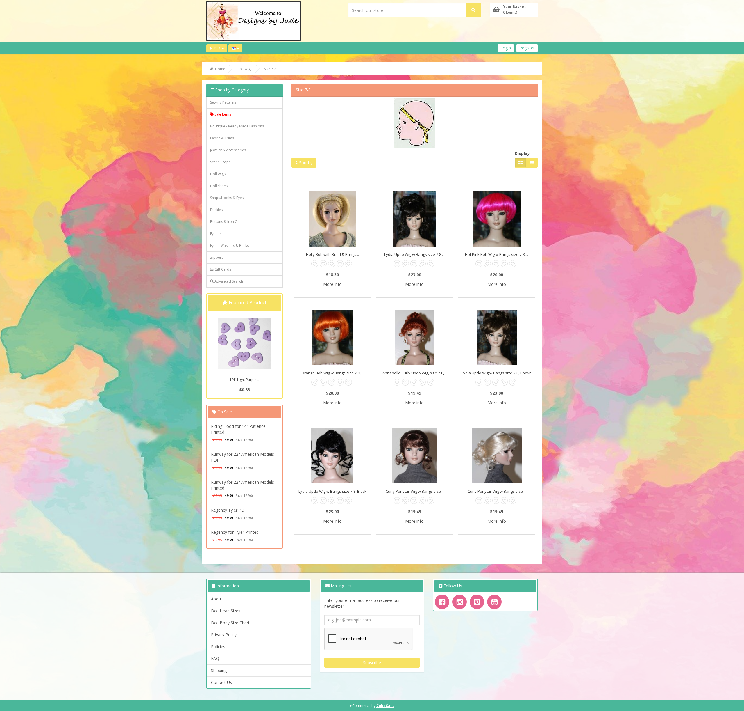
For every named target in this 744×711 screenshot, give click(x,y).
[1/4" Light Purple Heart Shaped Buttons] (244, 343)
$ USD (215, 48)
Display (522, 153)
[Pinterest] (477, 602)
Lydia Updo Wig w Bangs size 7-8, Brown (497, 372)
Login (505, 48)
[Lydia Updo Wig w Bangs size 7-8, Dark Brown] (414, 219)
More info (332, 284)
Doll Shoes (219, 185)
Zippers (216, 257)
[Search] (473, 10)
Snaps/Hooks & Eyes (227, 197)
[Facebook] (442, 602)
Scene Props (220, 161)
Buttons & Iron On (225, 221)
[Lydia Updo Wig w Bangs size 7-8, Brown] (496, 337)
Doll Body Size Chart (230, 622)
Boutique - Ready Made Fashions (237, 126)
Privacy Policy (224, 634)
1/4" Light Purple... (244, 379)
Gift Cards (222, 269)
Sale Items (222, 114)
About (216, 599)
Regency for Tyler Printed (235, 532)
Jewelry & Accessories (228, 150)
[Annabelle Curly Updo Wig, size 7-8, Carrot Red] (414, 337)
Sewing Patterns (223, 102)
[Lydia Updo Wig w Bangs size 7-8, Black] (332, 455)
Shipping (219, 670)
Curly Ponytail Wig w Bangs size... (414, 491)
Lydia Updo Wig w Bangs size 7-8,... (414, 254)
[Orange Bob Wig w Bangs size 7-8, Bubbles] (332, 337)
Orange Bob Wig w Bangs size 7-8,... (332, 372)
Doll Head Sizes (225, 611)
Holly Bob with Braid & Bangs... (332, 254)
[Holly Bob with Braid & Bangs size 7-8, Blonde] (332, 219)
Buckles (216, 209)
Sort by (305, 162)
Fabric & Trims (222, 138)
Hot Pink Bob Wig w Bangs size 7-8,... (496, 254)
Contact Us (221, 682)
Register (527, 48)
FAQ (215, 658)
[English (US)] (235, 48)
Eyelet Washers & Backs (229, 245)
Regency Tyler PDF (229, 510)
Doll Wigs (218, 173)
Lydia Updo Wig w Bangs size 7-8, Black (332, 491)
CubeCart (385, 705)
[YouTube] (494, 602)
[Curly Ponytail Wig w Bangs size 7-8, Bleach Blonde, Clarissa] (496, 455)
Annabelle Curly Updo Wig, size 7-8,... (414, 372)
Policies (218, 646)
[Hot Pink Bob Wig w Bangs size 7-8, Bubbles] (496, 219)
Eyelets (215, 233)
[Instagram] (459, 602)
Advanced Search (228, 281)
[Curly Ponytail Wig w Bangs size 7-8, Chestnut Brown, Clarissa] (414, 455)
